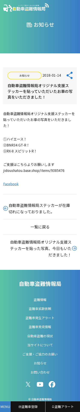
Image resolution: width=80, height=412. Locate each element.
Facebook (11, 183)
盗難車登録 (30, 406)
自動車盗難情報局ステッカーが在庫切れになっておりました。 (39, 208)
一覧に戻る (40, 226)
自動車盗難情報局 (40, 283)
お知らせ (24, 75)
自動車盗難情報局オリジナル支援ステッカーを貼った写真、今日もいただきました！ (40, 248)
